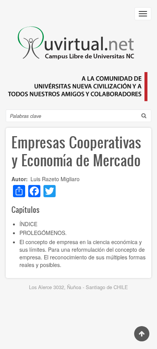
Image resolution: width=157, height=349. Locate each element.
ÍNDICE (28, 224)
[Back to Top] (141, 333)
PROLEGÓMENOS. (43, 232)
